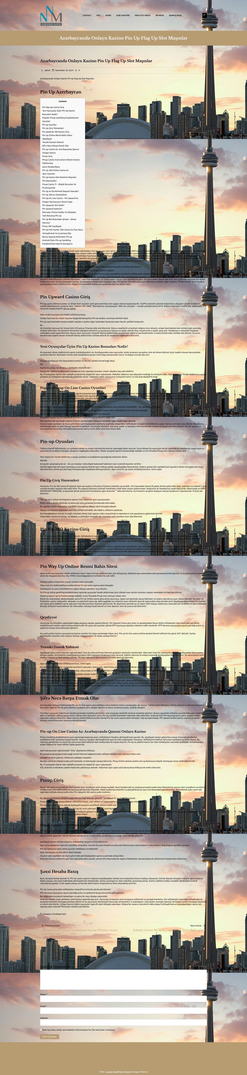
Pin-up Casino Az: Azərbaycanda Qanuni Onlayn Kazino (60, 151)
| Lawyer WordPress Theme (117, 1072)
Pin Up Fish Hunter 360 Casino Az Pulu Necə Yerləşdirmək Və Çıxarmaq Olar (62, 231)
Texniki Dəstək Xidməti (53, 142)
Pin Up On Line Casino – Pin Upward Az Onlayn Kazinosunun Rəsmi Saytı (60, 200)
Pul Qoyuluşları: (49, 181)
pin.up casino (69, 309)
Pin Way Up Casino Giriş (53, 107)
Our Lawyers (123, 15)
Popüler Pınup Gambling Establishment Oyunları (60, 119)
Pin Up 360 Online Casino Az (55, 170)
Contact (87, 15)
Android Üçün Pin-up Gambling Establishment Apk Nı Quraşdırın (57, 242)
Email (43, 1006)
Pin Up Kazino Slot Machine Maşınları (59, 177)
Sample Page (175, 15)
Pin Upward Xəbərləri (52, 209)
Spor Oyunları (48, 174)
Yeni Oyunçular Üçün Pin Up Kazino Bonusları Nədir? (58, 112)
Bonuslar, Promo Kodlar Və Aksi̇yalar (59, 212)
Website (44, 1018)
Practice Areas (143, 15)
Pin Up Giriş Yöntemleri (53, 128)
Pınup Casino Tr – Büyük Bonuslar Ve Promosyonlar (59, 186)
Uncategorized (59, 914)
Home (108, 15)
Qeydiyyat (47, 139)
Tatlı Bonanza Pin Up (51, 216)
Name (43, 994)
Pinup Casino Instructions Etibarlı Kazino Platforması (61, 161)
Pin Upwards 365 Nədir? (53, 205)
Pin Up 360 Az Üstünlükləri (54, 195)
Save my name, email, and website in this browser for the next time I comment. (78, 1030)
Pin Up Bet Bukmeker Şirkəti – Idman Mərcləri (59, 221)
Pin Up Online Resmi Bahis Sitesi (57, 135)
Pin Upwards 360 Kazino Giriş (55, 132)
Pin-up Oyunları (49, 125)
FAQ (98, 15)
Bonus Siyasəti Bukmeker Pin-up (57, 237)
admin (47, 70)
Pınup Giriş (47, 156)
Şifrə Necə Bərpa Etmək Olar (55, 146)
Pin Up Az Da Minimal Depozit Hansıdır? (60, 191)
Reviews (160, 15)
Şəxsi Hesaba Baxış (51, 167)
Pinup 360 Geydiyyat (51, 226)
